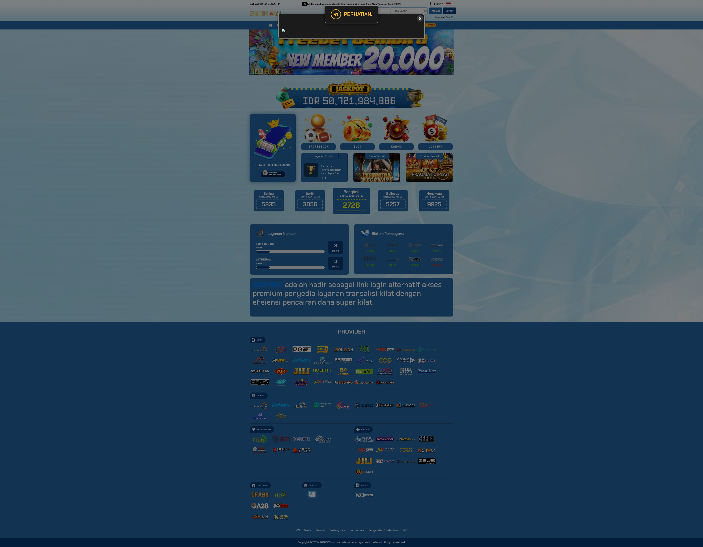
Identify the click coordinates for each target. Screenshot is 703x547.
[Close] (420, 18)
